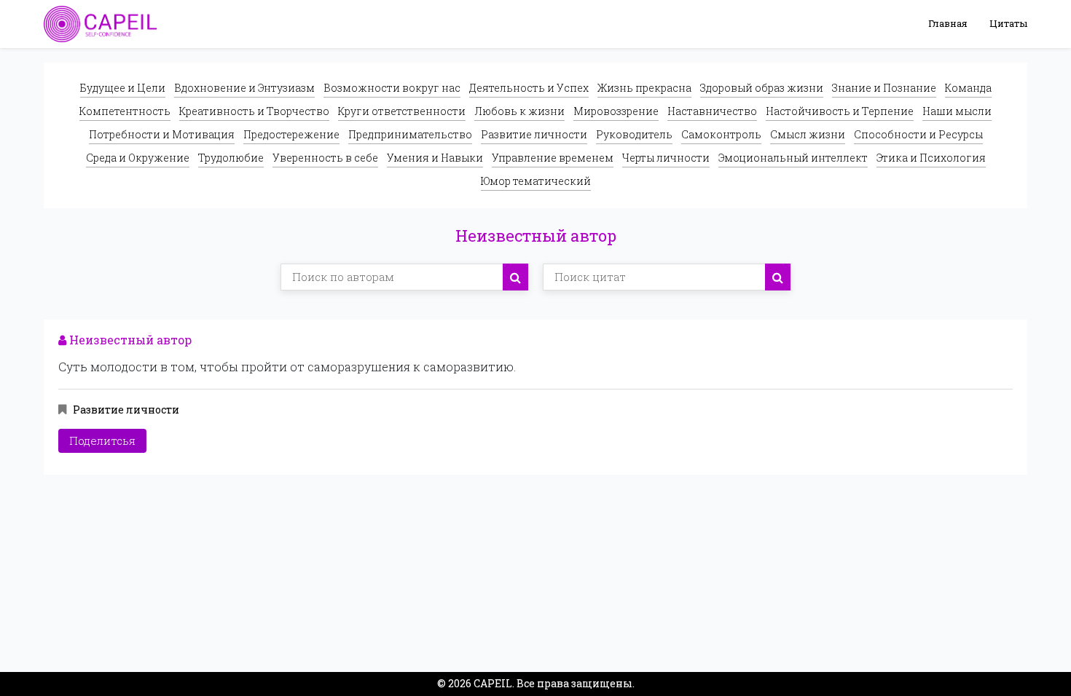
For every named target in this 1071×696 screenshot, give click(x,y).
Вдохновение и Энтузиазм (244, 88)
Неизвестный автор (129, 339)
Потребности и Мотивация (162, 134)
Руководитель (634, 134)
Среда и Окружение (137, 158)
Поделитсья (102, 440)
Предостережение (291, 134)
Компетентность (124, 111)
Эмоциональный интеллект (793, 158)
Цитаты (1008, 23)
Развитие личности (534, 134)
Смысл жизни (807, 134)
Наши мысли (957, 111)
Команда (968, 88)
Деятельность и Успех (529, 88)
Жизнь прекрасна (644, 88)
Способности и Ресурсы (918, 134)
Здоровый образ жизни (761, 88)
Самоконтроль (721, 134)
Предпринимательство (410, 134)
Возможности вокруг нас (391, 88)
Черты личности (666, 158)
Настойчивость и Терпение (840, 111)
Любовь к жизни (519, 111)
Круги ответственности (402, 111)
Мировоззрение (616, 111)
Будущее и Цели (122, 88)
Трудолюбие (231, 158)
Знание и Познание (884, 88)
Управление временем (552, 158)
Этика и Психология (931, 158)
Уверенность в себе (325, 158)
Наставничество (712, 111)
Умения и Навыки (435, 158)
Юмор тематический (536, 181)
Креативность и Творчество (254, 111)
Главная (948, 23)
